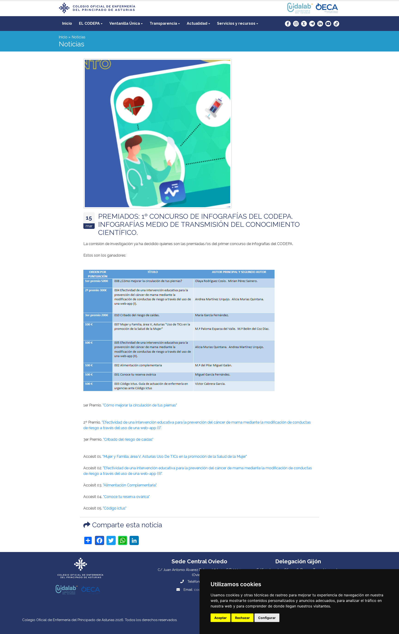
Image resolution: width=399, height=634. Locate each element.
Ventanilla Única (124, 23)
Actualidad (197, 23)
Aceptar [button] (220, 618)
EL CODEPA (89, 23)
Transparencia (163, 23)
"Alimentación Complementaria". (130, 485)
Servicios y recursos (236, 23)
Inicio (67, 23)
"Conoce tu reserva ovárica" (126, 496)
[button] (91, 23)
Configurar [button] (267, 618)
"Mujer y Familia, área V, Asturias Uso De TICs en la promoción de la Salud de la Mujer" (175, 456)
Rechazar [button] (242, 618)
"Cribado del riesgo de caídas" (128, 439)
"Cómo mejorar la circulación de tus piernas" (140, 405)
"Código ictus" (114, 508)
